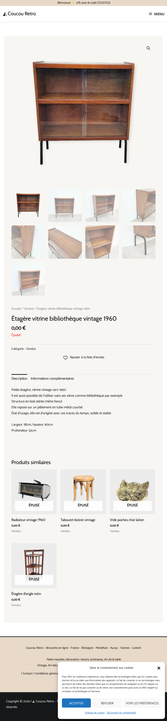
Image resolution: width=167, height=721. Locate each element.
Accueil (16, 308)
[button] (159, 668)
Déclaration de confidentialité (121, 713)
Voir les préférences (142, 703)
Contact (28, 673)
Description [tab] (19, 378)
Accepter (76, 703)
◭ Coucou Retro (19, 13)
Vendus (29, 308)
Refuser (107, 703)
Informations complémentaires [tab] (52, 378)
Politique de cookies (95, 713)
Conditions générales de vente (54, 673)
